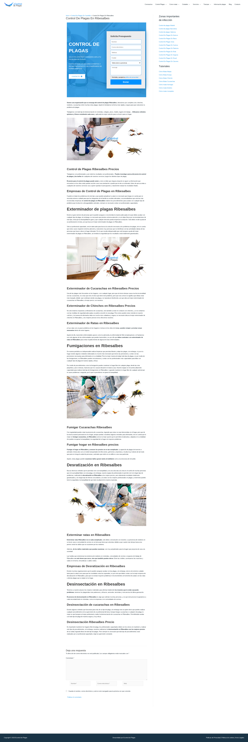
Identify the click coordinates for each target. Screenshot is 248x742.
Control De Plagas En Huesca (168, 35)
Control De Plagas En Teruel (168, 58)
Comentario (70, 658)
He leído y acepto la (125, 77)
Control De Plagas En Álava (168, 38)
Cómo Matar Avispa (165, 75)
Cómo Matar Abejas (165, 71)
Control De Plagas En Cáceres (168, 61)
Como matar (173, 4)
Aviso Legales (239, 737)
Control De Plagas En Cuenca (168, 45)
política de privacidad (131, 77)
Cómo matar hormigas (166, 84)
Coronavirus (148, 4)
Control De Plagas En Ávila (167, 51)
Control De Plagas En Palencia (168, 48)
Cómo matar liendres (165, 88)
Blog (230, 4)
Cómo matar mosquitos (166, 91)
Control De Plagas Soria (166, 42)
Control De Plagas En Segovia (168, 55)
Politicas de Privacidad (213, 737)
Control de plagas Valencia (167, 32)
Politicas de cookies (228, 737)
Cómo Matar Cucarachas (167, 81)
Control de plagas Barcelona (168, 29)
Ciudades (185, 4)
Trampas (206, 4)
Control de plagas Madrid (167, 25)
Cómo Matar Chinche (165, 78)
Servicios (196, 4)
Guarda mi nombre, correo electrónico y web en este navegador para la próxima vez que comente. (99, 691)
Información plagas (220, 4)
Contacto (237, 4)
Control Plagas (160, 4)
